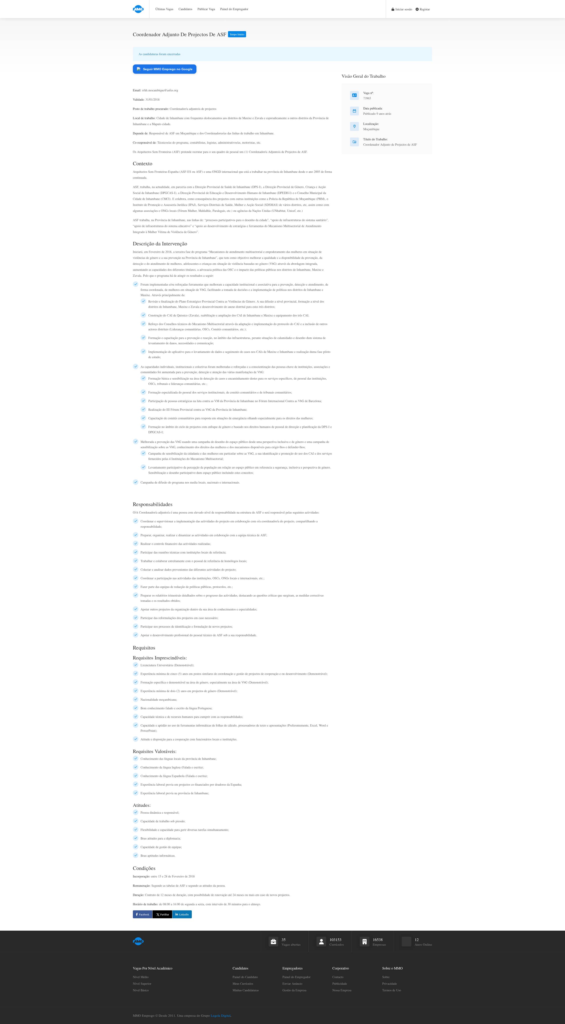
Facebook (144, 914)
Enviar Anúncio (292, 983)
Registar (424, 9)
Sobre (386, 977)
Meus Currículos (243, 983)
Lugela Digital (220, 1015)
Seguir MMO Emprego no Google (167, 69)
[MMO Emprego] (138, 6)
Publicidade (339, 983)
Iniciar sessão (403, 9)
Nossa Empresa (341, 990)
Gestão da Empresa (294, 990)
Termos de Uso (391, 990)
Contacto (337, 977)
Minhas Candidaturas (246, 990)
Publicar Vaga (206, 9)
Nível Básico (141, 990)
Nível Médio (141, 977)
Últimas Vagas (164, 9)
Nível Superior (142, 983)
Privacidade (389, 983)
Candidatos (185, 9)
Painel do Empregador (234, 9)
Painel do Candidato (245, 977)
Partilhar (164, 914)
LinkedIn (184, 914)
